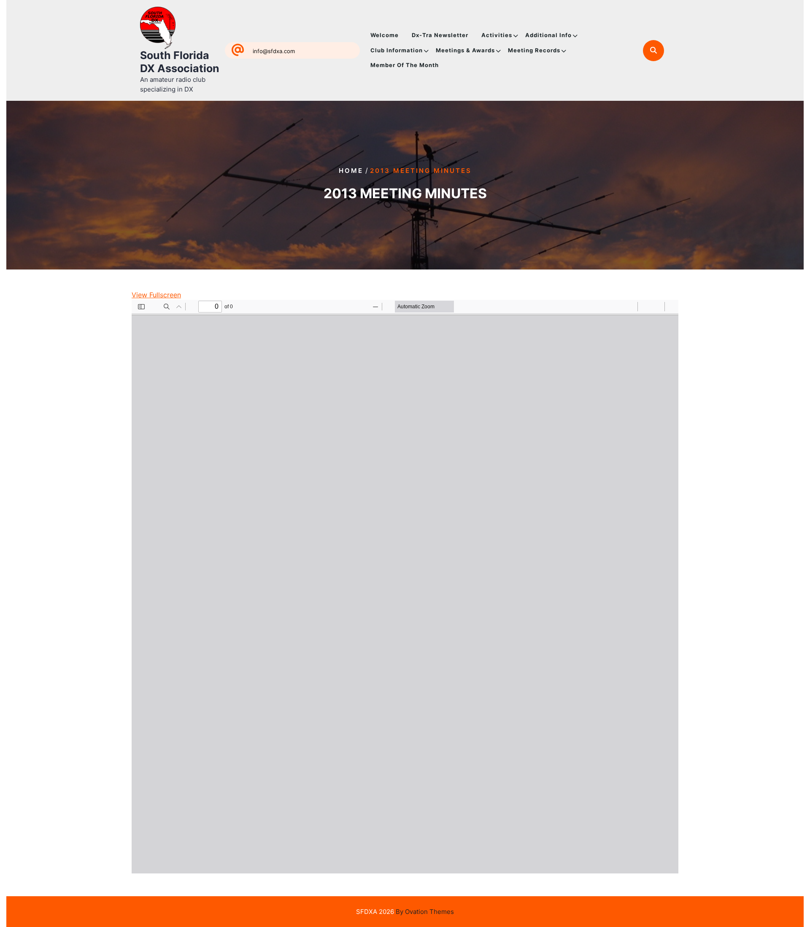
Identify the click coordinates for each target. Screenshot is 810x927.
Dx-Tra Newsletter (440, 35)
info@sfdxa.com (274, 51)
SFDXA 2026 (405, 912)
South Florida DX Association (179, 62)
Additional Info (548, 35)
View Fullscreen (156, 295)
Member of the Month (404, 65)
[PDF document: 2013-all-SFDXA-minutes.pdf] (405, 586)
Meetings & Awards (465, 50)
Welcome (384, 35)
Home (351, 171)
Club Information (396, 50)
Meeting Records (534, 50)
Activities (496, 35)
